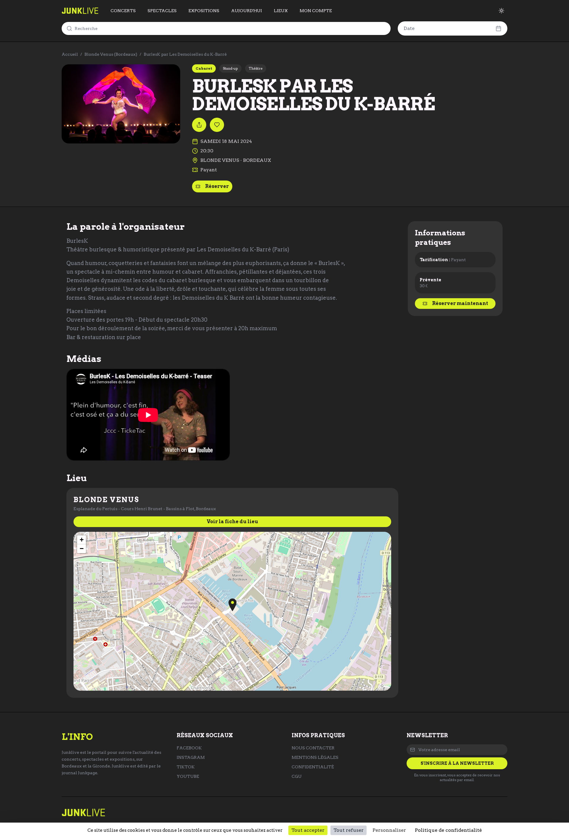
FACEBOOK (189, 748)
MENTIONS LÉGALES (315, 757)
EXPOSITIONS (203, 10)
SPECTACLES (162, 10)
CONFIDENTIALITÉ (313, 766)
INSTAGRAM (191, 757)
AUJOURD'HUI (246, 10)
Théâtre (256, 68)
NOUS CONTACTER (313, 748)
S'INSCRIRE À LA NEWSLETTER (457, 763)
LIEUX (281, 10)
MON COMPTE (316, 10)
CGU (297, 776)
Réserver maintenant (460, 303)
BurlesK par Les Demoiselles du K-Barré (185, 54)
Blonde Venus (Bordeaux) (110, 54)
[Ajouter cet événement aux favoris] (217, 125)
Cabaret (204, 68)
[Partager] (199, 125)
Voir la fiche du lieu (232, 521)
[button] (232, 604)
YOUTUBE (188, 776)
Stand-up (230, 68)
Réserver (217, 186)
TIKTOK (186, 766)
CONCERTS (123, 10)
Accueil (70, 54)
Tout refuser (348, 830)
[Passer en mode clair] (501, 11)
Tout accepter (308, 830)
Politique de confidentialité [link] (448, 830)
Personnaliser (389, 830)
